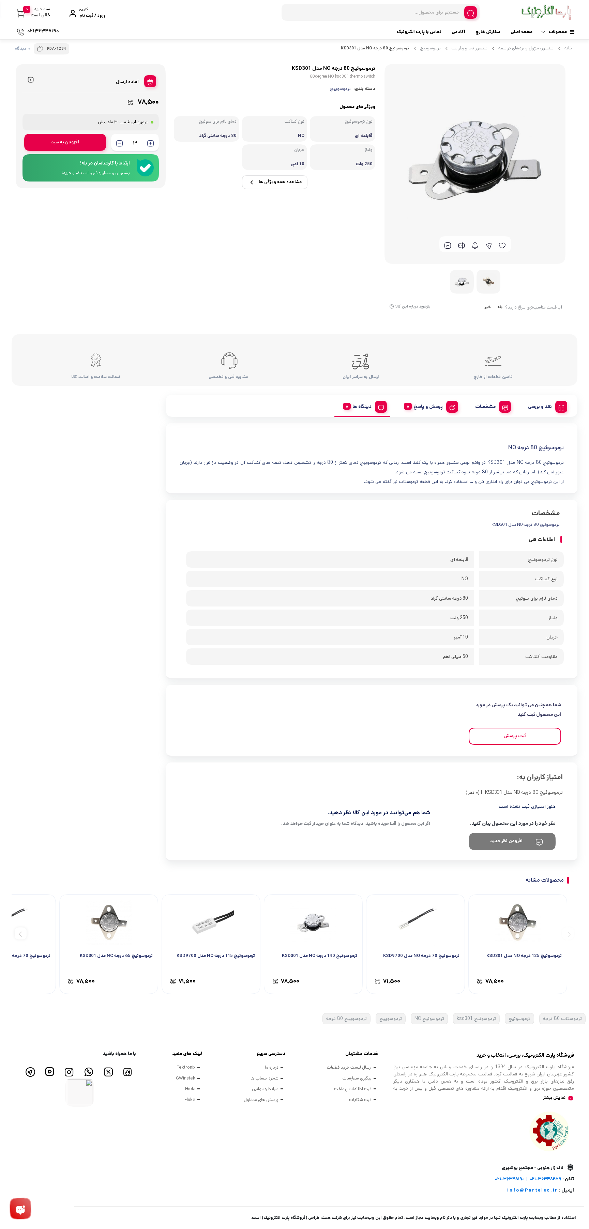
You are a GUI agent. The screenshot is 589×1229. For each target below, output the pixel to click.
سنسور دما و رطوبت (469, 48)
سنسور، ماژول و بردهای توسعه (526, 48)
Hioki (190, 1089)
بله (499, 307)
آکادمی (458, 32)
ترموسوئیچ (519, 1018)
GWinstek (185, 1078)
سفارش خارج (487, 32)
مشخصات (485, 406)
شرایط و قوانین (265, 1089)
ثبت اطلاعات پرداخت (353, 1089)
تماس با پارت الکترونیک (419, 32)
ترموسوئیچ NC (429, 1018)
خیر (487, 307)
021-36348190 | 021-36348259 (528, 1179)
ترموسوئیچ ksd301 (476, 1018)
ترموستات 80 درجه (562, 1018)
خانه (568, 48)
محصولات (558, 32)
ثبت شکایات (360, 1100)
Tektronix (186, 1067)
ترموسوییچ (430, 48)
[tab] (545, 405)
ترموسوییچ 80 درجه (346, 1018)
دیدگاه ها (362, 406)
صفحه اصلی (521, 32)
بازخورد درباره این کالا (413, 306)
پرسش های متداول (261, 1100)
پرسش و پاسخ (428, 406)
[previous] (568, 934)
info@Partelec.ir (532, 1190)
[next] (21, 934)
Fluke (189, 1100)
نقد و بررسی (540, 406)
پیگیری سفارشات (357, 1078)
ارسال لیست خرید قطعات (349, 1067)
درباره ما (271, 1067)
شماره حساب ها (264, 1078)
